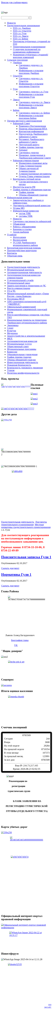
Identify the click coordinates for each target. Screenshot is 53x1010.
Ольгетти (17, 76)
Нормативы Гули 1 (16, 574)
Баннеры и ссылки (22, 229)
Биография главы (20, 640)
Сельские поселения (17, 60)
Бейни (16, 110)
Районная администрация (26, 160)
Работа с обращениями (24, 226)
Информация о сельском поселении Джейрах (31, 71)
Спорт (10, 328)
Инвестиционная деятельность (22, 362)
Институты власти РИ (24, 187)
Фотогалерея (19, 237)
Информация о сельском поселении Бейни (31, 116)
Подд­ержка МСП (15, 299)
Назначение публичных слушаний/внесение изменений (30, 56)
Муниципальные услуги (19, 344)
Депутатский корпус (29, 144)
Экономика (12, 325)
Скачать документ (10, 568)
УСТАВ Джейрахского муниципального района (25, 243)
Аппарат (23, 150)
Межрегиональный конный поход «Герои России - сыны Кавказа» (28, 294)
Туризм (10, 370)
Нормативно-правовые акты (33, 163)
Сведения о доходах (29, 152)
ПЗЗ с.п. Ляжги (20, 36)
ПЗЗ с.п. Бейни (20, 38)
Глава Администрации (30, 166)
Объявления (19, 224)
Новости (11, 23)
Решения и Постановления (32, 126)
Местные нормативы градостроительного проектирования (25, 525)
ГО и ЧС (11, 291)
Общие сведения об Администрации (29, 169)
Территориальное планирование (29, 46)
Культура (11, 330)
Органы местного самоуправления (24, 121)
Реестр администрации (18, 288)
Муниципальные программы (21, 349)
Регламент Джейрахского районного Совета (31, 140)
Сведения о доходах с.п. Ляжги (34, 102)
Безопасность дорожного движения (25, 367)
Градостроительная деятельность (23, 267)
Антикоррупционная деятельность (24, 272)
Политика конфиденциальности (23, 373)
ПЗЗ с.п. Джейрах (22, 28)
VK (16, 645)
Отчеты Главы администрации (34, 176)
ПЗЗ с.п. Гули (19, 33)
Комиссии (12, 352)
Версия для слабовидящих (14, 2)
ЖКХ (10, 338)
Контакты (12, 253)
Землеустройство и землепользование (26, 336)
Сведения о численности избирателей (32, 221)
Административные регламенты (35, 173)
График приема (26, 192)
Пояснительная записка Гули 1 (26, 557)
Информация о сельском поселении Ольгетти (31, 85)
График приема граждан (31, 147)
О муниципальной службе (20, 280)
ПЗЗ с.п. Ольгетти (22, 31)
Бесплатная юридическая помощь (24, 248)
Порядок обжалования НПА (33, 128)
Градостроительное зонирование (23, 25)
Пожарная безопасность (19, 365)
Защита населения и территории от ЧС (26, 285)
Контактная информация (31, 131)
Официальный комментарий (21, 307)
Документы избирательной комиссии (31, 205)
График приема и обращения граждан (32, 189)
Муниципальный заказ (18, 283)
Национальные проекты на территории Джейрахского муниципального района (27, 321)
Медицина (12, 333)
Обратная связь (14, 256)
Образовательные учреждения (22, 354)
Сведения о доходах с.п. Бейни (34, 113)
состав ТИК (25, 213)
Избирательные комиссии (26, 211)
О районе (11, 234)
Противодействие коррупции (22, 250)
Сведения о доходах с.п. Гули (33, 91)
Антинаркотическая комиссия (22, 341)
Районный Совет (21, 123)
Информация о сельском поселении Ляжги (31, 106)
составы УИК (26, 216)
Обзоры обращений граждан (33, 195)
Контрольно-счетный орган (27, 179)
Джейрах (17, 62)
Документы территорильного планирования (24, 523)
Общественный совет (18, 346)
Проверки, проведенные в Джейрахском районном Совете (35, 156)
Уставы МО (19, 208)
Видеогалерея (20, 240)
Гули (15, 89)
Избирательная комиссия (19, 197)
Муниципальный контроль (20, 269)
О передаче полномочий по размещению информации (26, 50)
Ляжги (16, 99)
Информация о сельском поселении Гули (31, 95)
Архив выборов (21, 232)
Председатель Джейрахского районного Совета (33, 135)
